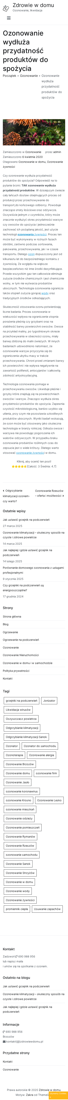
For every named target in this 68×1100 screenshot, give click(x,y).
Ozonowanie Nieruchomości (21, 655)
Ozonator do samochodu (40, 746)
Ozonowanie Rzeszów (20, 845)
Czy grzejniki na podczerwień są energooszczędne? (23, 588)
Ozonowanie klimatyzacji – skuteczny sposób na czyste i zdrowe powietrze (33, 535)
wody (45, 293)
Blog (5, 624)
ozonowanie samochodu (21, 854)
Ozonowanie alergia (41, 755)
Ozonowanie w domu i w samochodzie (27, 663)
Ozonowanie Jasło (17, 782)
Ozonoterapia (14, 755)
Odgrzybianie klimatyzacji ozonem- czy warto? (16, 496)
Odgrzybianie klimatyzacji (22, 727)
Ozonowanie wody (18, 891)
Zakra (29, 1094)
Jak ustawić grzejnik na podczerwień (26, 519)
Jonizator (49, 700)
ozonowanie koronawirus (22, 791)
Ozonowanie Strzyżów (20, 872)
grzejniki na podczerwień (21, 700)
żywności (32, 234)
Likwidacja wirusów (18, 709)
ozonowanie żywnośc (30, 452)
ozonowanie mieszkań (20, 809)
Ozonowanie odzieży (19, 818)
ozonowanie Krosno (18, 800)
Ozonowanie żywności (20, 900)
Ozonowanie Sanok (18, 863)
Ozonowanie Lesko (49, 800)
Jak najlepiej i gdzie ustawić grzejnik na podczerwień (27, 552)
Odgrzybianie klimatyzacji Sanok (26, 737)
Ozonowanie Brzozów (20, 764)
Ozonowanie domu (18, 773)
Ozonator (12, 746)
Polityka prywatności (16, 670)
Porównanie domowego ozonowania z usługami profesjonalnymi (33, 570)
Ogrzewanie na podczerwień (21, 639)
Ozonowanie (33, 152)
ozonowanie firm (46, 773)
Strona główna (12, 616)
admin (57, 152)
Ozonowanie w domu (32, 161)
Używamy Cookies (58, 1093)
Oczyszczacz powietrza (21, 718)
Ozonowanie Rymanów (20, 836)
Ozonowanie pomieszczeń (22, 827)
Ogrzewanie (10, 632)
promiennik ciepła (17, 909)
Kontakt (7, 678)
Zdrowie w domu (33, 5)
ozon (31, 254)
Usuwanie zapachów (47, 909)
